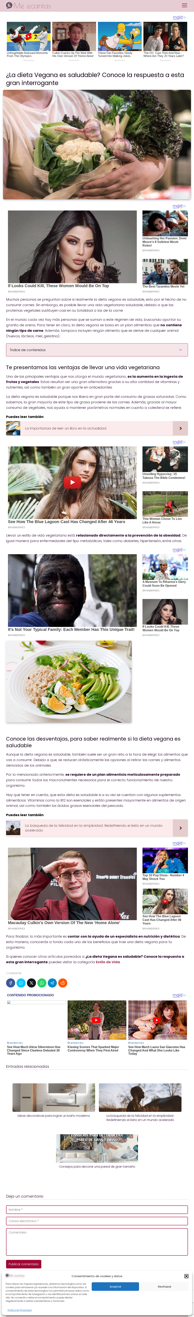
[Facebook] (10, 983)
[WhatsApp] (41, 983)
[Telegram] (52, 983)
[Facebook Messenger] (21, 983)
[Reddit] (62, 983)
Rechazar (164, 1287)
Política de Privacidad (20, 1310)
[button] (186, 1276)
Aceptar (115, 1287)
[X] (31, 983)
